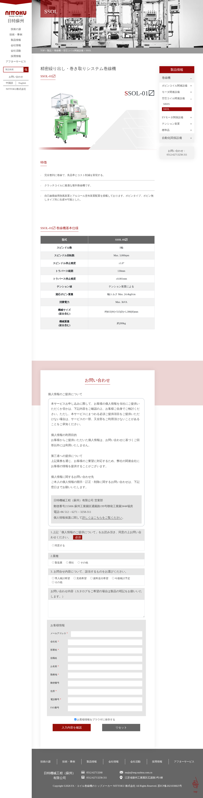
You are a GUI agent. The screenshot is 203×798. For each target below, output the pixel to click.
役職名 (53, 658)
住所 (53, 691)
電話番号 (55, 699)
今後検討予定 (122, 578)
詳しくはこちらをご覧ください (102, 517)
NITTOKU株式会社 (16, 89)
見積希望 (81, 578)
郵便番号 (54, 683)
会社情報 (16, 45)
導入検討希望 (62, 578)
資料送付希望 (100, 578)
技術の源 (16, 29)
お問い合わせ (16, 77)
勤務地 (54, 674)
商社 (71, 562)
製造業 (58, 562)
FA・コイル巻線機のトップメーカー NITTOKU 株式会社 (103, 786)
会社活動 (16, 50)
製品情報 (16, 40)
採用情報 (16, 56)
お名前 (54, 666)
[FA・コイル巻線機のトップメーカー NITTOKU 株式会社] (15, 14)
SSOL (166, 109)
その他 (84, 562)
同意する (59, 545)
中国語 (9, 83)
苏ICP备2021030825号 (170, 786)
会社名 (54, 641)
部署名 (54, 650)
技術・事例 (16, 34)
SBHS (166, 104)
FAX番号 (54, 707)
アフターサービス (16, 61)
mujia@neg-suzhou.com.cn (138, 772)
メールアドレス (59, 633)
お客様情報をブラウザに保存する (95, 719)
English (22, 83)
